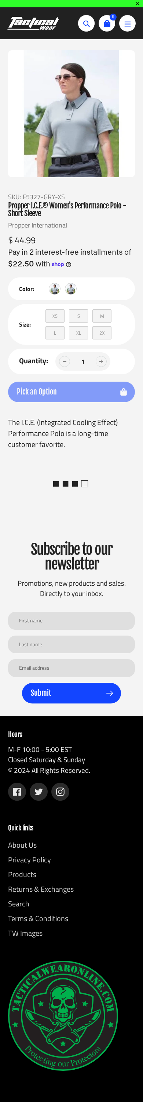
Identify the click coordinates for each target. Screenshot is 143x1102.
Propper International (37, 225)
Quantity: (33, 360)
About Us (22, 845)
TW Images (25, 933)
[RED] (71, 289)
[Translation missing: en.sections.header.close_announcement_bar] (137, 3)
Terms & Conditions (38, 918)
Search (18, 903)
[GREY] (54, 289)
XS (55, 316)
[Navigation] (127, 23)
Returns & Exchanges (41, 889)
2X (101, 333)
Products (22, 874)
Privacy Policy (29, 859)
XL (78, 333)
